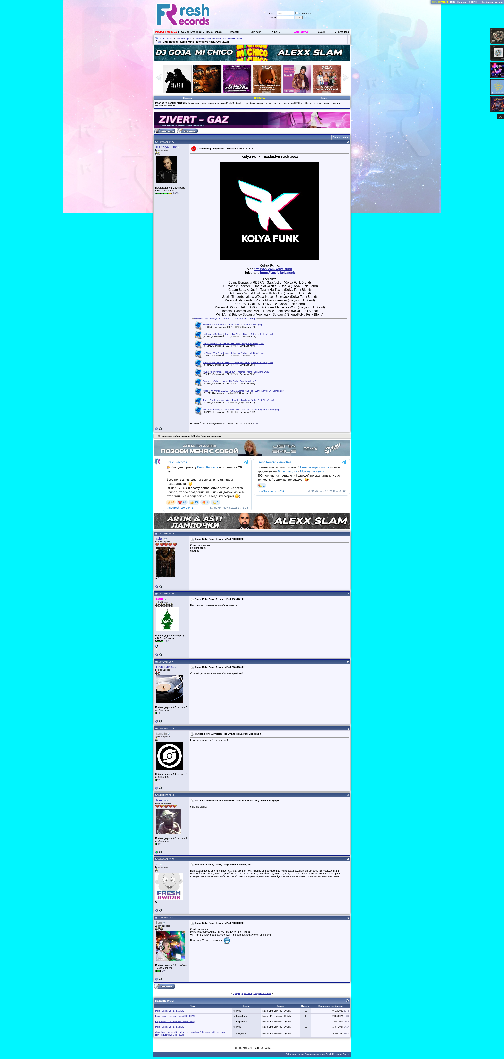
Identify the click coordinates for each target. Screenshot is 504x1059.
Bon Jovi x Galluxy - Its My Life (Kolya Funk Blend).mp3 (229, 381)
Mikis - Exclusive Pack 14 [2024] (170, 1027)
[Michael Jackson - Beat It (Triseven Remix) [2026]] (207, 92)
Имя (271, 13)
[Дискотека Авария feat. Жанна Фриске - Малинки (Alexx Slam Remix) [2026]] (237, 92)
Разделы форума (183, 38)
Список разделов (314, 1054)
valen (160, 538)
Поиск (324, 98)
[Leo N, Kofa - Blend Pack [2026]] (327, 92)
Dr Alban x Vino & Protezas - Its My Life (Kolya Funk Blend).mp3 (233, 353)
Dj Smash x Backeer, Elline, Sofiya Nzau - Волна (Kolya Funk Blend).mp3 (238, 334)
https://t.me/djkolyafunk (277, 272)
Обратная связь (294, 1054)
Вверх (346, 1054)
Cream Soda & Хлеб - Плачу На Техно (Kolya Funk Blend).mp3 (233, 343)
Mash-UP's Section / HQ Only (227, 38)
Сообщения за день (492, 2)
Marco (160, 800)
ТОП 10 (473, 2)
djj (157, 864)
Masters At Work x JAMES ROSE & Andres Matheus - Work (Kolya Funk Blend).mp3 (243, 391)
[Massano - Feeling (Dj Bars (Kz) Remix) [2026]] (267, 92)
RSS (452, 2)
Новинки (462, 2)
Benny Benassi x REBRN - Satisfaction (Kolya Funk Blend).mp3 (233, 324)
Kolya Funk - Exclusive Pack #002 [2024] (175, 1016)
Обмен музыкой (203, 38)
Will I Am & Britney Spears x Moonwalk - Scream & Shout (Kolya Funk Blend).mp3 (242, 409)
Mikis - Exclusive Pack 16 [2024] (170, 1011)
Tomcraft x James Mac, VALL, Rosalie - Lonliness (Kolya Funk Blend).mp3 (238, 400)
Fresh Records (166, 38)
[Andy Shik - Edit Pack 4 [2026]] (297, 92)
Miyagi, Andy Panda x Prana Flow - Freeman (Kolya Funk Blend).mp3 (236, 372)
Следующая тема (262, 993)
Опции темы (339, 137)
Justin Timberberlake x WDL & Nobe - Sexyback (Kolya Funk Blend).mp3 (238, 362)
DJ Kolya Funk (166, 147)
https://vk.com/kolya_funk (273, 269)
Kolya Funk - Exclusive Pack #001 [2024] (175, 1021)
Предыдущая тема (242, 993)
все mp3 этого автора (246, 319)
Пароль (272, 17)
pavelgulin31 (165, 666)
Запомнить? (304, 13)
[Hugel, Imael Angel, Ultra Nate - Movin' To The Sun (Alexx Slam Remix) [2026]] (177, 92)
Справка (187, 98)
